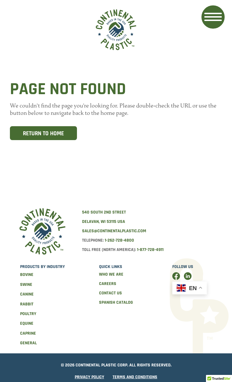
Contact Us (110, 293)
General (28, 343)
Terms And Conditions (135, 377)
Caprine (28, 333)
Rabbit (26, 304)
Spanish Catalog (116, 302)
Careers (107, 284)
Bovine (26, 275)
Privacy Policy (89, 377)
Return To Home (43, 133)
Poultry (28, 314)
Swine (26, 285)
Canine (27, 294)
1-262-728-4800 (119, 240)
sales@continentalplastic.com (114, 231)
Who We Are (111, 274)
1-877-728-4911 (150, 250)
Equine (26, 323)
